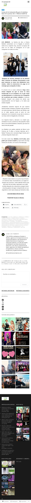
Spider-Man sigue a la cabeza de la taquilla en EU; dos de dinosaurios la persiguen (8, 434)
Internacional (6, 221)
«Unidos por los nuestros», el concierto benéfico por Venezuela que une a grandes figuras (8, 452)
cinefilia (15, 217)
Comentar (24, 284)
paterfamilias (5, 222)
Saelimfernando (16, 226)
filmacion (15, 219)
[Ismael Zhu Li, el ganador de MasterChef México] (8, 382)
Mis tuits (18, 461)
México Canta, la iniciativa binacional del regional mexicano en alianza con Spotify (8, 421)
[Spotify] (3, 309)
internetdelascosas (21, 221)
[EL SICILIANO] (22, 339)
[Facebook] (3, 300)
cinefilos (21, 217)
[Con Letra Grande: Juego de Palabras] (5, 485)
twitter (23, 227)
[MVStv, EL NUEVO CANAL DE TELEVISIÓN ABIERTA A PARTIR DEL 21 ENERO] (22, 367)
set (23, 226)
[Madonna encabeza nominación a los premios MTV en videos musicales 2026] (8, 324)
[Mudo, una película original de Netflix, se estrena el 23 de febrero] (5, 478)
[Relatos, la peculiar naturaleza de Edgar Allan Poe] (11, 478)
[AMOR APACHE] (8, 353)
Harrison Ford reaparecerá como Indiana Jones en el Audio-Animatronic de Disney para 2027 (8, 415)
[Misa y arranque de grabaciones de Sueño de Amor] (5, 492)
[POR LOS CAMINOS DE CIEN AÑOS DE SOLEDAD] (5, 464)
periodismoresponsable (22, 223)
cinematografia (6, 218)
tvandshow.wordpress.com (14, 253)
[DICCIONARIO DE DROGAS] (11, 471)
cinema (26, 217)
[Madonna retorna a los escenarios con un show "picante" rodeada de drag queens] (8, 339)
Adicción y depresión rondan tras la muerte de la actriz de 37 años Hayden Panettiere (8, 427)
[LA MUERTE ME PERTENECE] (11, 492)
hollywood (5, 220)
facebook (4, 219)
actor (10, 217)
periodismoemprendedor (8, 223)
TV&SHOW (6, 2)
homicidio (11, 220)
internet (13, 221)
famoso (10, 219)
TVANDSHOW (16, 227)
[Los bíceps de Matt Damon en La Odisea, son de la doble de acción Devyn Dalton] (8, 367)
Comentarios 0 (23, 17)
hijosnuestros (23, 219)
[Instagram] (3, 304)
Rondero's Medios (6, 226)
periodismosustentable (8, 225)
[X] (3, 302)
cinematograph (15, 218)
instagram (18, 220)
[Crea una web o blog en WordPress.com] (2, 499)
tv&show (9, 227)
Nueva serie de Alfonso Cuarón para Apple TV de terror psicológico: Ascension (7, 446)
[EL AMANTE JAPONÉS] (11, 485)
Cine (3, 9)
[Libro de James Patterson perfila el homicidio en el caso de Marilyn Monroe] (22, 353)
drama (22, 218)
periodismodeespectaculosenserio (19, 222)
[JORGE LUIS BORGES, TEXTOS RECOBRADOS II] (5, 471)
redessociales (19, 225)
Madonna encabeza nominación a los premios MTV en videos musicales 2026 (8, 409)
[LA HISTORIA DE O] (11, 464)
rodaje (26, 225)
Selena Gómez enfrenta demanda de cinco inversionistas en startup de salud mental (7, 440)
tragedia (4, 227)
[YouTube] (3, 307)
